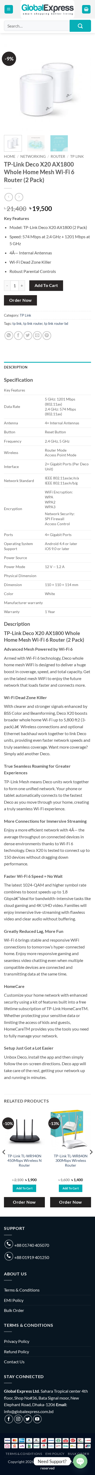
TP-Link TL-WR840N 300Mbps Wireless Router (71, 1160)
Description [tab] (15, 367)
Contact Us (14, 1361)
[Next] (82, 87)
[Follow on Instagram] (18, 1419)
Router (58, 156)
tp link (17, 323)
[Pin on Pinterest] (46, 335)
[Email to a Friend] (37, 335)
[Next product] (8, 197)
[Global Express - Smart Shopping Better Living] (48, 9)
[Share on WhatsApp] (8, 335)
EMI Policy (13, 1300)
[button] (8, 9)
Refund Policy (16, 1351)
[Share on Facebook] (18, 335)
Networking (33, 156)
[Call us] (8, 1244)
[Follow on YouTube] (37, 1419)
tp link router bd (56, 323)
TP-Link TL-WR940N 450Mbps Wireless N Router (24, 1160)
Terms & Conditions (22, 1289)
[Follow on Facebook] (8, 1419)
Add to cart (46, 285)
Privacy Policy (16, 1341)
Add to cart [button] (24, 1188)
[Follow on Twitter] (27, 1419)
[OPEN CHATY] (80, 1461)
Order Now (20, 300)
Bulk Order (14, 1310)
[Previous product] (19, 197)
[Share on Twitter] (27, 335)
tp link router (32, 323)
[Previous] (12, 87)
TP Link (77, 156)
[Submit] (80, 26)
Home (9, 156)
